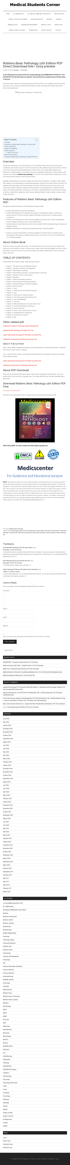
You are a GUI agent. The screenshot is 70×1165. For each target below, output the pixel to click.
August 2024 (7, 782)
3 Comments (23, 70)
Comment (6, 590)
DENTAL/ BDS (7, 946)
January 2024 (7, 802)
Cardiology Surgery (8, 940)
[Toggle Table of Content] (35, 139)
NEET (4, 1023)
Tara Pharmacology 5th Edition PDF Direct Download (23, 707)
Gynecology (6, 983)
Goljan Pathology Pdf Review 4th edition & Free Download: (20, 569)
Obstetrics (6, 1049)
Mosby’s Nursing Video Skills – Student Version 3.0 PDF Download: (23, 665)
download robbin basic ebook (43, 530)
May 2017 (6, 878)
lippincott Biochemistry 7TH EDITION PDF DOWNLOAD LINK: (21, 693)
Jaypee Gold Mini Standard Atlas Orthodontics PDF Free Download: (45, 704)
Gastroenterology (8, 976)
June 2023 (6, 825)
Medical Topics (7, 993)
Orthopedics (6, 1059)
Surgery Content (8, 1113)
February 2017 (7, 888)
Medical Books (13, 528)
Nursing (5, 1043)
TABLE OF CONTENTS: (11, 148)
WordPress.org (7, 1147)
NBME (5, 1016)
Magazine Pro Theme (28, 1159)
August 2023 (7, 818)
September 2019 (8, 871)
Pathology (20, 528)
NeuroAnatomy (7, 1029)
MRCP (5, 1009)
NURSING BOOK (8, 1046)
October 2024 (7, 775)
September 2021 (8, 861)
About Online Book (10, 146)
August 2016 (7, 891)
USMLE (5, 1126)
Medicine (6, 1003)
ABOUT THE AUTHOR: (13, 152)
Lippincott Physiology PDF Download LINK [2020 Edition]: (20, 687)
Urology (5, 1122)
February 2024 (7, 798)
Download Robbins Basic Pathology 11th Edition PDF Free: (21, 156)
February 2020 (7, 868)
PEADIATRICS (7, 1066)
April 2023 (6, 832)
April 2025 (6, 755)
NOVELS (5, 1039)
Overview (7, 142)
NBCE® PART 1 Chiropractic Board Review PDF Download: (20, 662)
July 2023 (6, 822)
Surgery (5, 1109)
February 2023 (7, 838)
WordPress (51, 1159)
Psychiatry (6, 1093)
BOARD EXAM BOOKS (9, 933)
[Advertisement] (35, 49)
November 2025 (8, 732)
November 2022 (8, 848)
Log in (5, 1137)
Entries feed (6, 1141)
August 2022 (7, 858)
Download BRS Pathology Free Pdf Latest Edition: (18, 547)
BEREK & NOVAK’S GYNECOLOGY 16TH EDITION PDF (19, 675)
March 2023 (6, 835)
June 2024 (6, 788)
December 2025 (8, 728)
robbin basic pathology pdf (25, 532)
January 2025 (7, 765)
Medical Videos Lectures (10, 999)
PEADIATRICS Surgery (9, 1069)
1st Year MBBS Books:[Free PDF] (13, 903)
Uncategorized (7, 1119)
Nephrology (6, 1026)
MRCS (5, 1013)
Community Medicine (9, 943)
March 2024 (6, 795)
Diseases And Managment (11, 956)
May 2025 (6, 752)
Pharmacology (7, 1076)
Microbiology (7, 1006)
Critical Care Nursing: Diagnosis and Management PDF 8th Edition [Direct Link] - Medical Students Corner (34, 698)
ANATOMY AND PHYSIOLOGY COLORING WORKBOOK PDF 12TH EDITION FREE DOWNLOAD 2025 (32, 672)
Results (5, 1106)
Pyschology (6, 1096)
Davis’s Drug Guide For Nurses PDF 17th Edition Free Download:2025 (25, 700)
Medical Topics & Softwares (11, 996)
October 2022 (7, 852)
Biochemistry (7, 926)
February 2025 (7, 762)
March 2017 (6, 885)
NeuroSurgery (7, 1036)
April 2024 (6, 792)
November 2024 (8, 772)
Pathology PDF (56, 530)
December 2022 (8, 845)
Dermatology (7, 953)
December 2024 (8, 768)
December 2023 (8, 805)
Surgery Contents (8, 1116)
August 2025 (7, 742)
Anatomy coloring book (10, 916)
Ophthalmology (7, 1056)
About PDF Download (11, 154)
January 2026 (7, 725)
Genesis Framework (41, 1159)
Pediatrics (6, 1073)
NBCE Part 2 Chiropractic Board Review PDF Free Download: (21, 669)
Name (5, 609)
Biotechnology (7, 930)
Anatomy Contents (8, 923)
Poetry (5, 1089)
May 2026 (6, 722)
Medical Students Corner (35, 4)
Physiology (6, 1079)
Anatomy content (8, 920)
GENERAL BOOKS (8, 979)
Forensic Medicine (8, 970)
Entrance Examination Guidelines (12, 966)
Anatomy (5, 913)
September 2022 (8, 855)
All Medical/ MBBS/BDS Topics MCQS (14, 910)
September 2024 (8, 778)
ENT (4, 963)
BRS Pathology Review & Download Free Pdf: (16, 561)
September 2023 (8, 815)
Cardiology (6, 936)
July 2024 (6, 785)
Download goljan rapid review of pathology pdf (22, 530)
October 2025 (7, 735)
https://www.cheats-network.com (13, 704)
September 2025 (8, 738)
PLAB (4, 1086)
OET (4, 1053)
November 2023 (8, 808)
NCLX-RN (6, 1019)
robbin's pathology (50, 532)
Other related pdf (10, 150)
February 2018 (7, 875)
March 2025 (6, 758)
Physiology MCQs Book (10, 1083)
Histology (6, 986)
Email (5, 617)
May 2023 (6, 828)
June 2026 (6, 719)
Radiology (6, 1099)
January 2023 (7, 842)
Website (5, 626)
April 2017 (6, 881)
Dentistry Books (8, 950)
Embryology (6, 960)
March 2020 (6, 865)
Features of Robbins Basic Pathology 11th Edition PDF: (20, 144)
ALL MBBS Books (8, 906)
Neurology (6, 1033)
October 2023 (7, 812)
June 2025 (6, 748)
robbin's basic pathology (38, 532)
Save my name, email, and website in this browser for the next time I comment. (26, 636)
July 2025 (6, 745)
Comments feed (8, 1144)
